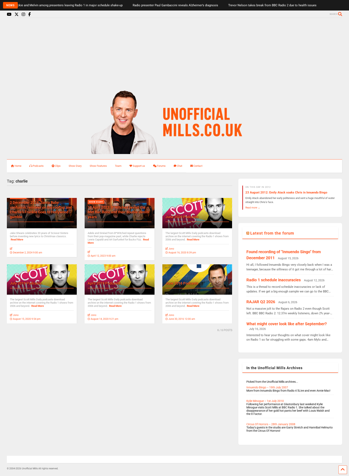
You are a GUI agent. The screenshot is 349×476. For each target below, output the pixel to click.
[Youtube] (9, 14)
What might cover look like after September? (286, 323)
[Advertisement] (174, 52)
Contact (197, 165)
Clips (58, 165)
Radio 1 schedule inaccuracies (273, 279)
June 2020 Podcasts (181, 217)
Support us (139, 165)
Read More (17, 239)
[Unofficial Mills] (174, 152)
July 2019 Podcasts (26, 283)
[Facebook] (29, 14)
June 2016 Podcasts (181, 283)
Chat (179, 165)
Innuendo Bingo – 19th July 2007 (267, 387)
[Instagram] (23, 14)
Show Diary (75, 165)
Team (118, 165)
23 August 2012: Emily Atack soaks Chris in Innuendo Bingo (286, 192)
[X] (17, 14)
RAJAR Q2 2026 (260, 301)
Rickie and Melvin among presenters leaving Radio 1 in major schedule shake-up (60, 5)
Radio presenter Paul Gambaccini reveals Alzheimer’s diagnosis (166, 5)
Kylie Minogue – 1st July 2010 (265, 401)
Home (18, 165)
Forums (161, 165)
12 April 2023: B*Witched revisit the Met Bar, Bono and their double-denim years (118, 212)
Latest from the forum (272, 233)
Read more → (252, 207)
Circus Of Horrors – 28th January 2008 (270, 424)
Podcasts (38, 165)
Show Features (98, 165)
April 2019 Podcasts (104, 283)
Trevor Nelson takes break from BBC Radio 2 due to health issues (264, 5)
